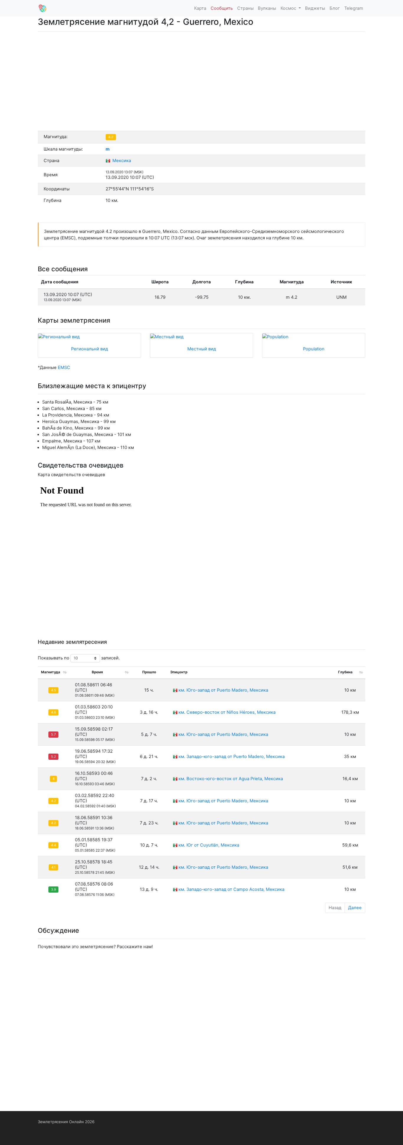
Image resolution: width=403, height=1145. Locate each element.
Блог (335, 8)
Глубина (345, 672)
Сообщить (222, 8)
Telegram (353, 8)
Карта (200, 8)
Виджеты (315, 8)
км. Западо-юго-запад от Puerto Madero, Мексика (231, 756)
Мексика (121, 160)
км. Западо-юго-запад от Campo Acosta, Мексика (231, 889)
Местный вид (201, 349)
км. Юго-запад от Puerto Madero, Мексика (223, 690)
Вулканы (267, 8)
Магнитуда (50, 672)
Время (97, 672)
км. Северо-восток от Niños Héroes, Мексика (227, 712)
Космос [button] (289, 8)
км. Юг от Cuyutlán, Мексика (208, 845)
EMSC (64, 367)
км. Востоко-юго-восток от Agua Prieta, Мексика (230, 778)
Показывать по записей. (79, 658)
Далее (355, 907)
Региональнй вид (89, 349)
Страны (245, 8)
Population (314, 349)
